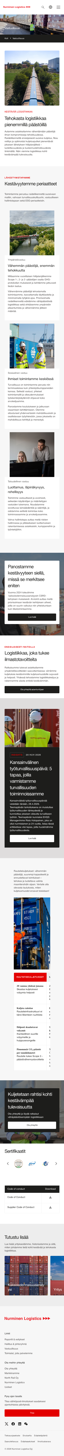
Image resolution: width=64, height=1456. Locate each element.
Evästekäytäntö (40, 1436)
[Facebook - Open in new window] (13, 1424)
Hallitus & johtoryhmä (16, 1344)
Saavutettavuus (11, 1441)
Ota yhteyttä (11, 1369)
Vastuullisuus (11, 1349)
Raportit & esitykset (15, 1340)
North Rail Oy (12, 1378)
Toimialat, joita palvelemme (18, 1353)
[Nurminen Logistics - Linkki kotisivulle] (17, 7)
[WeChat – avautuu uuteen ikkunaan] (26, 1424)
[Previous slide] (8, 1163)
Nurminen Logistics (15, 1383)
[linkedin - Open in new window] (20, 1424)
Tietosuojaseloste (12, 1436)
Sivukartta (27, 1436)
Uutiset (8, 1387)
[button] (32, 617)
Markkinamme (12, 1373)
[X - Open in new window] (7, 1424)
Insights (16, 755)
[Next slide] (56, 1163)
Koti (6, 38)
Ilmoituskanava (44, 1441)
